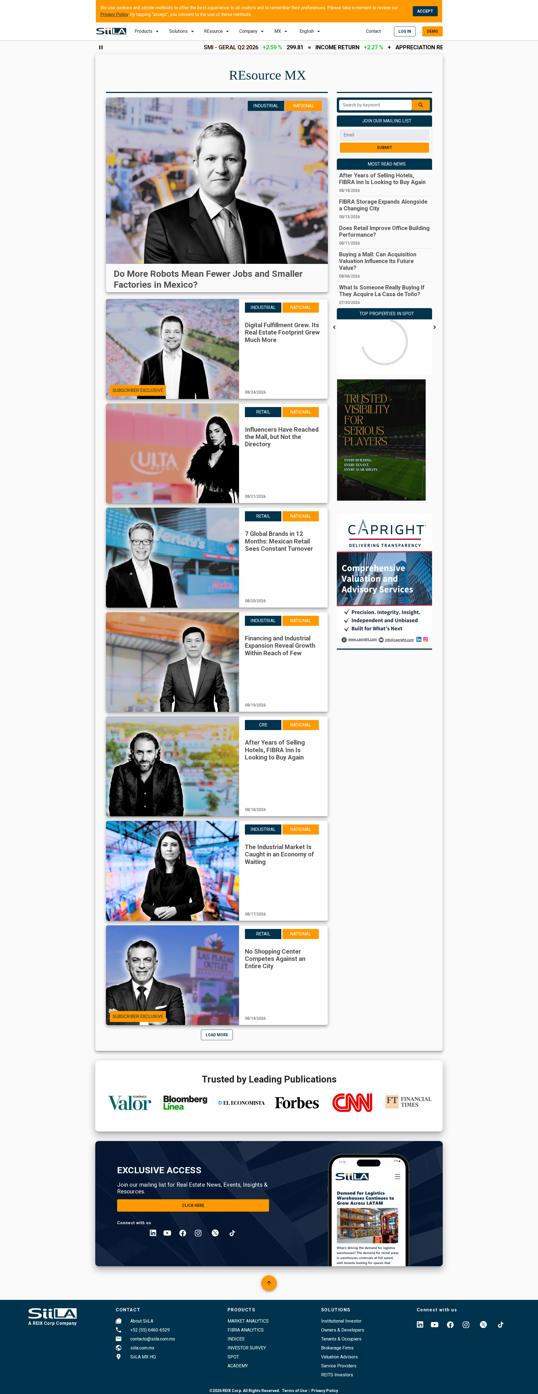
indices (236, 1339)
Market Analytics (248, 1321)
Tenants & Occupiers (341, 1339)
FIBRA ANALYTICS (246, 1330)
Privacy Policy (114, 14)
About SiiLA (141, 1321)
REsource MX (267, 75)
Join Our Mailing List (386, 121)
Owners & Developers (342, 1330)
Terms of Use (294, 1390)
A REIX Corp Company (52, 1323)
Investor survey (247, 1348)
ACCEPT (425, 11)
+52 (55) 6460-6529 (150, 1330)
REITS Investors (337, 1374)
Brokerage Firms (337, 1348)
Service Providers (338, 1366)
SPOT (233, 1357)
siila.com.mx (142, 1348)
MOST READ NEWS (387, 164)
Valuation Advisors (339, 1357)
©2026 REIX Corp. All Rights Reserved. (244, 1390)
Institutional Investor (341, 1321)
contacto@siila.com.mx (152, 1339)
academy (238, 1366)
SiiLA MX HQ (143, 1357)
